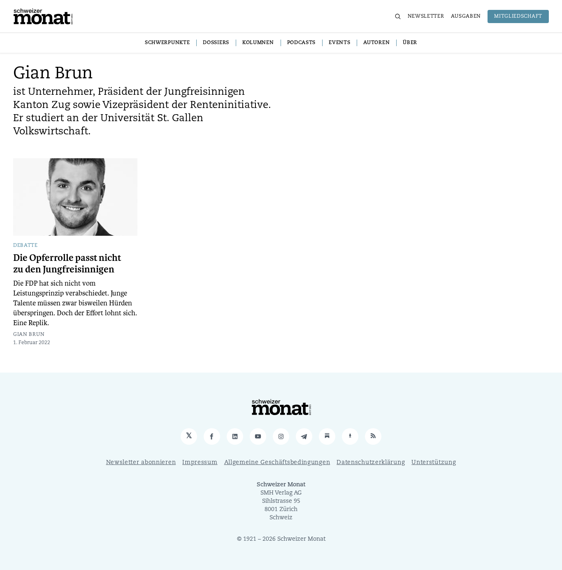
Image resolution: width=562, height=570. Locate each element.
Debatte (25, 245)
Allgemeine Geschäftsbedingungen (277, 463)
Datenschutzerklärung (371, 463)
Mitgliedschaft (518, 16)
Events (339, 42)
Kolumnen (258, 42)
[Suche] (398, 16)
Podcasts (301, 42)
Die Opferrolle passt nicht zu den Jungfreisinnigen (67, 263)
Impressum (199, 463)
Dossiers (216, 42)
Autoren (376, 42)
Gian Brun (28, 334)
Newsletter (426, 16)
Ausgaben (466, 16)
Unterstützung (433, 463)
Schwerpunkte (167, 42)
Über (410, 42)
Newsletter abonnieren (141, 463)
